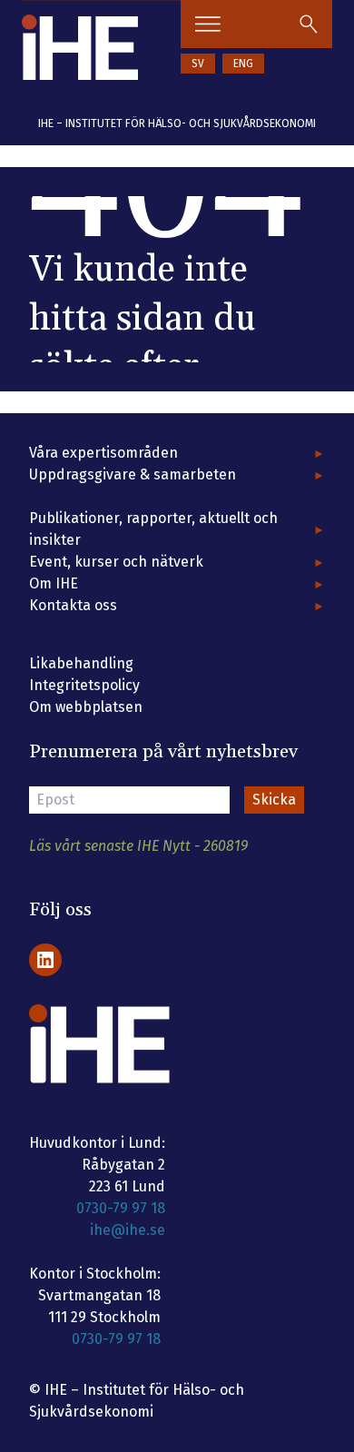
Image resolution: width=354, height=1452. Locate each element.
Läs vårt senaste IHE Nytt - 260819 (138, 845)
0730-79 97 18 (120, 1208)
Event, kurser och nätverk (116, 561)
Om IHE (53, 583)
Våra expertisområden (103, 452)
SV (198, 63)
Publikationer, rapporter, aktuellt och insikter (153, 528)
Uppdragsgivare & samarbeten (132, 474)
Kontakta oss (73, 605)
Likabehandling (81, 663)
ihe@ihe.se (127, 1230)
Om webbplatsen (86, 707)
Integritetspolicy (84, 685)
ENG (243, 63)
